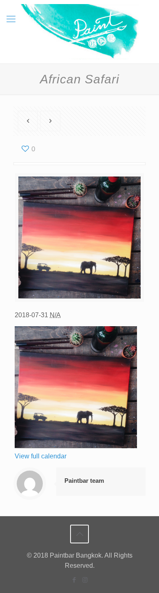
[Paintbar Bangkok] (79, 31)
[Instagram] (85, 579)
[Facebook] (74, 579)
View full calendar (40, 456)
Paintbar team (84, 480)
